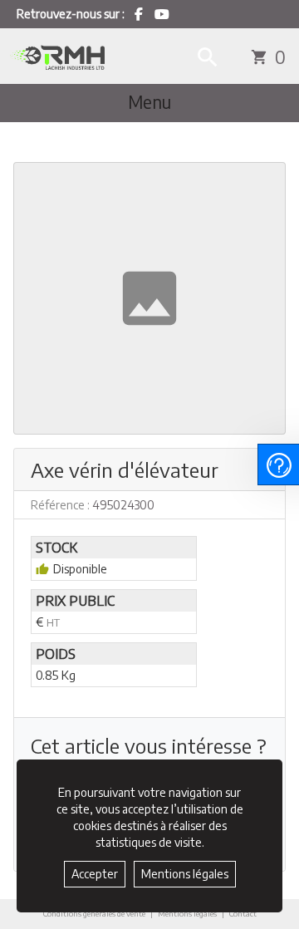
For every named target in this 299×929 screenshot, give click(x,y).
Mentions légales (187, 913)
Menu (149, 102)
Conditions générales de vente (94, 913)
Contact (243, 914)
